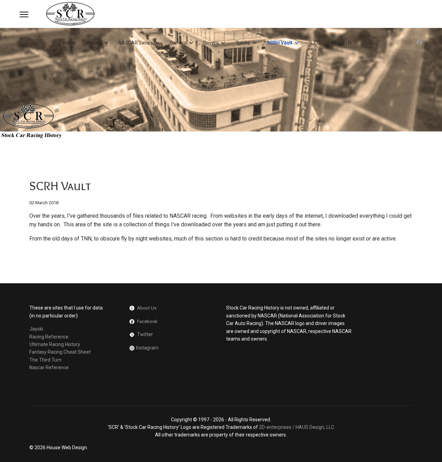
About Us (342, 43)
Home (69, 43)
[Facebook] (419, 42)
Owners (178, 43)
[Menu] (24, 14)
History (94, 43)
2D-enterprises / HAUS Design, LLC (296, 427)
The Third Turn (45, 360)
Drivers (211, 43)
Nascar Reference (49, 367)
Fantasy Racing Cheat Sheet (60, 352)
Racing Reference (48, 337)
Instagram (147, 348)
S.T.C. (315, 43)
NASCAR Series (135, 43)
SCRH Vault (279, 43)
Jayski (36, 329)
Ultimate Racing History (54, 344)
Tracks (243, 43)
